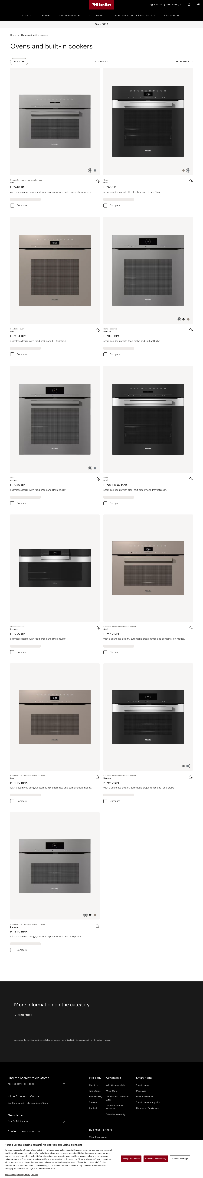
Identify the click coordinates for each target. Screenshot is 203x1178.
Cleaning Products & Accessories (134, 15)
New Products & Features (114, 1107)
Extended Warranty (115, 1114)
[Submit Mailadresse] (64, 1122)
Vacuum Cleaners (70, 15)
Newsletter (15, 1115)
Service (100, 15)
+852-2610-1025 (31, 1131)
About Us (93, 1085)
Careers (93, 1102)
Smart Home (142, 1085)
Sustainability (95, 1097)
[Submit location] (64, 1084)
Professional (172, 15)
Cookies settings (180, 1159)
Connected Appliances (147, 1108)
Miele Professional (98, 1137)
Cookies (34, 1175)
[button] (90, 170)
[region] (101, 1159)
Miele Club (111, 1091)
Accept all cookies (131, 1159)
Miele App (141, 1091)
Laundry (45, 15)
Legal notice (10, 1175)
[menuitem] (28, 15)
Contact (93, 1108)
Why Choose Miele (115, 1085)
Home (13, 35)
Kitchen (27, 15)
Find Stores (95, 1091)
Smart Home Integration (148, 1102)
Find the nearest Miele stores (28, 1078)
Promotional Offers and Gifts (117, 1098)
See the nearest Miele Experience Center (28, 1103)
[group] (55, 138)
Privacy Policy (23, 1175)
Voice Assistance (144, 1097)
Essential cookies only (155, 1159)
